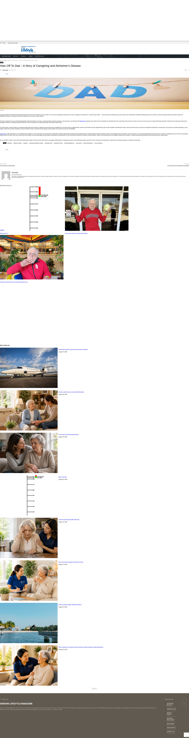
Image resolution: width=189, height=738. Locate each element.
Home (1, 60)
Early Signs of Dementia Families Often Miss (69, 519)
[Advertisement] (83, 49)
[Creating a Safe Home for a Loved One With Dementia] (29, 410)
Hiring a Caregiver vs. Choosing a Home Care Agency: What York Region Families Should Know (81, 647)
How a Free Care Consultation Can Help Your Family (71, 562)
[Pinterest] (24, 73)
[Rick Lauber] (1, 70)
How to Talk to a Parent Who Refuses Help (68, 434)
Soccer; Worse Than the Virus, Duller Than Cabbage (76, 233)
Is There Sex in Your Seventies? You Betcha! (178, 165)
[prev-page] (1, 286)
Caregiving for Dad (48, 143)
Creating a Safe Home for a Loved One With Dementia (71, 391)
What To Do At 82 (4, 233)
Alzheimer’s (83, 121)
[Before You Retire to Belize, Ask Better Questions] (29, 623)
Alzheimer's (9, 143)
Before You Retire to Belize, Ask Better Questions (70, 604)
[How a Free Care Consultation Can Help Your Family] (29, 580)
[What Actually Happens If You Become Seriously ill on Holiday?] (29, 368)
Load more (94, 688)
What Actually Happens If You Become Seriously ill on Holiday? (73, 349)
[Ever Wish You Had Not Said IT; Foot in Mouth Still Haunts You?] (31, 257)
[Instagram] (184, 705)
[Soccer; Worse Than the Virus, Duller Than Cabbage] (96, 208)
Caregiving (3, 133)
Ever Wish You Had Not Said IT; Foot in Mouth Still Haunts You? (14, 282)
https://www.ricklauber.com (16, 174)
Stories (8, 60)
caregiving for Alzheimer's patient (36, 143)
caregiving (25, 143)
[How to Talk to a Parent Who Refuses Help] (29, 453)
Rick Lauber (5, 70)
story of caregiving (98, 143)
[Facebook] (188, 43)
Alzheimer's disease (18, 143)
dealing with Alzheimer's (69, 143)
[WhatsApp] (29, 73)
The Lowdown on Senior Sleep (7, 165)
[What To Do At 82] (31, 208)
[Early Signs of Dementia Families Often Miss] (29, 538)
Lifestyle (5, 60)
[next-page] (4, 286)
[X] (18, 73)
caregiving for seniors (58, 143)
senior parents (79, 143)
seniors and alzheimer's (88, 143)
